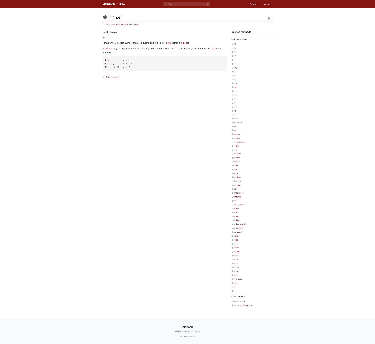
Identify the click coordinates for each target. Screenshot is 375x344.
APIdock (109, 4)
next (236, 201)
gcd (236, 173)
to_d (236, 255)
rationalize (238, 228)
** (235, 56)
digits (168, 42)
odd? (236, 208)
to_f (236, 259)
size (236, 240)
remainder (238, 232)
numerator (238, 204)
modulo (237, 197)
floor (236, 169)
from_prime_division (243, 305)
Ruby (122, 3)
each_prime (239, 301)
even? (236, 161)
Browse (253, 4)
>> (235, 107)
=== (236, 95)
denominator (240, 142)
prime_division (240, 224)
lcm (235, 189)
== (235, 91)
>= (235, 103)
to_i (236, 263)
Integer (136, 24)
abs (236, 118)
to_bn (236, 251)
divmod (237, 154)
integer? (237, 185)
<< (235, 79)
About (267, 4)
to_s (236, 275)
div (235, 150)
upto (236, 283)
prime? (237, 220)
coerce (237, 134)
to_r (236, 271)
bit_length (238, 122)
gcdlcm (237, 177)
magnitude (239, 193)
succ (236, 244)
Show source (112, 77)
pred (236, 216)
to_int (236, 267)
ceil (214, 48)
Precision (107, 48)
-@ (235, 67)
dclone (237, 138)
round (237, 236)
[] (235, 110)
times (236, 248)
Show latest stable (118, 24)
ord (235, 212)
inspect (237, 181)
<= (235, 83)
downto (237, 157)
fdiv (236, 165)
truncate (238, 279)
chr (235, 130)
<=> (235, 87)
